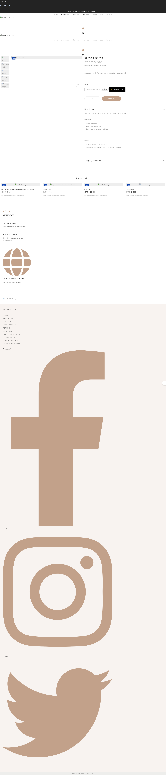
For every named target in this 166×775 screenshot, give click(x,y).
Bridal (95, 14)
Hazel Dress (130, 189)
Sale (101, 14)
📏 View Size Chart (117, 89)
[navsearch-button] (2, 21)
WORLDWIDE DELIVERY (13, 279)
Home (56, 14)
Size (86, 84)
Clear (105, 89)
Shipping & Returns (92, 160)
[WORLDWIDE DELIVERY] (17, 274)
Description (89, 109)
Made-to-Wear (10, 234)
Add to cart (111, 99)
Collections (75, 14)
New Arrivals (65, 14)
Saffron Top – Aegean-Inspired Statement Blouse (17, 189)
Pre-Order (86, 14)
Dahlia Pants (47, 189)
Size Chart (109, 14)
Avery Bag (87, 189)
